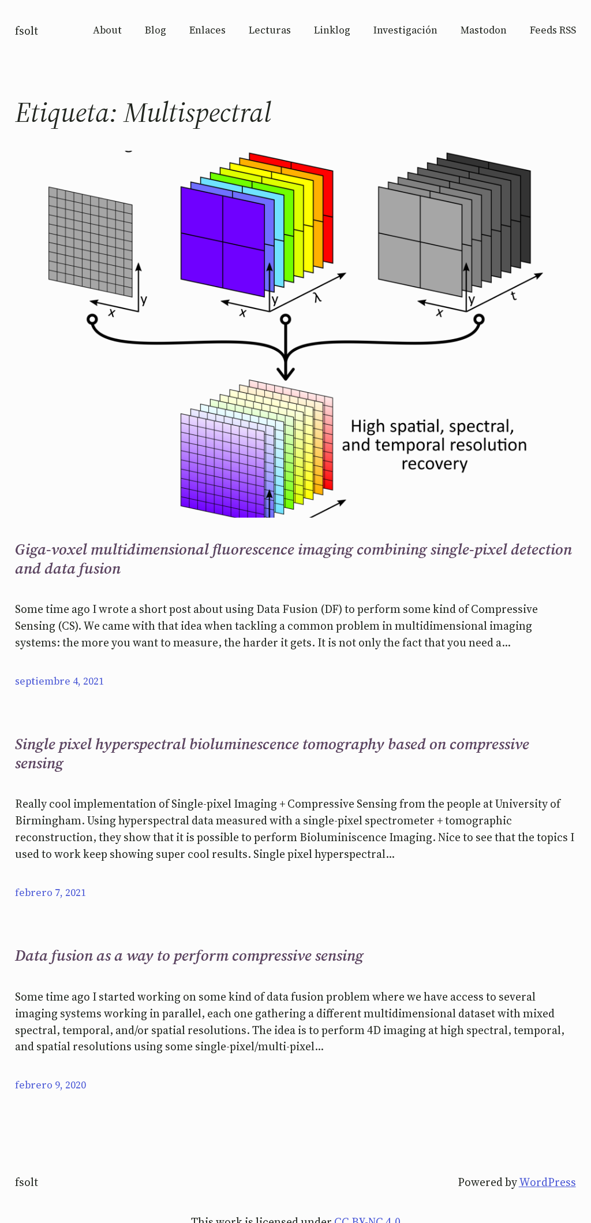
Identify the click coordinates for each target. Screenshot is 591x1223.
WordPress (547, 1181)
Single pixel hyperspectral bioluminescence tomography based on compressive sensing (272, 753)
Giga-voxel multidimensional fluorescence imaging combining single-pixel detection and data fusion (293, 559)
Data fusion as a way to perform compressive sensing (189, 955)
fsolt (26, 30)
